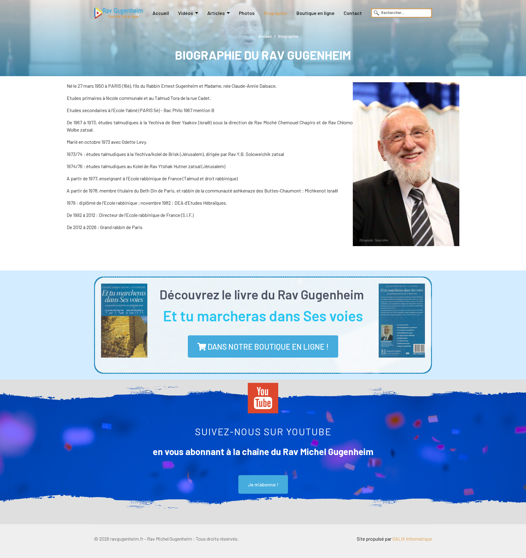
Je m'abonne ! (263, 484)
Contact (353, 13)
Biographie (275, 13)
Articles (216, 13)
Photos (246, 13)
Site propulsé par (394, 539)
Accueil (161, 13)
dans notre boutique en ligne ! (267, 346)
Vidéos (185, 13)
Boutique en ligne (315, 13)
